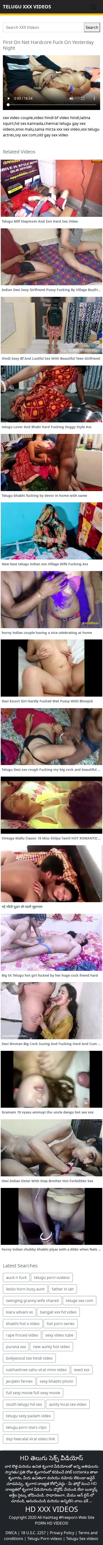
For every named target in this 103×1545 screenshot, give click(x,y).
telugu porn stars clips (26, 1427)
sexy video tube (59, 1335)
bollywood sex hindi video (29, 1358)
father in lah (63, 1289)
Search (92, 27)
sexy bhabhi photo (56, 1381)
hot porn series (60, 1323)
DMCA (11, 1532)
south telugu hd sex (24, 1404)
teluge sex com (79, 1300)
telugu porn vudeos (52, 1277)
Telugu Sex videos (82, 1538)
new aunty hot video (51, 1346)
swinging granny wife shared (32, 1300)
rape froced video (22, 1335)
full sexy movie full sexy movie (33, 1392)
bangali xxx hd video (58, 1312)
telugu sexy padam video (28, 1415)
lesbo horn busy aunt (25, 1289)
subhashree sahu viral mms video (36, 1369)
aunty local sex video (67, 1404)
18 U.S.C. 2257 (33, 1532)
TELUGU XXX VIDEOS (27, 6)
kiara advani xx (19, 1312)
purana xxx (16, 1346)
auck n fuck (16, 1277)
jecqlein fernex (19, 1381)
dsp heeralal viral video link (30, 1439)
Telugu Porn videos (44, 1538)
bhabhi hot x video (23, 1323)
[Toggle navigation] (93, 7)
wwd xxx (81, 1369)
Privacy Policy (62, 1532)
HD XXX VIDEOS (51, 1509)
